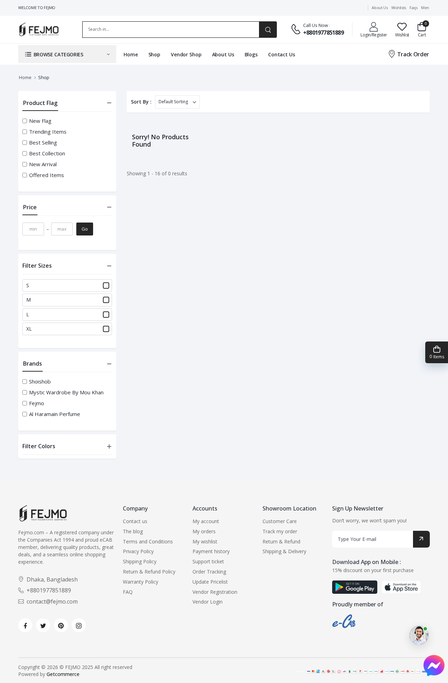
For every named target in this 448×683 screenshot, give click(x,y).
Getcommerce (63, 674)
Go (85, 229)
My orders (204, 531)
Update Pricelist (210, 581)
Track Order (413, 54)
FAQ (128, 592)
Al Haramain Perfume (54, 414)
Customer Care (279, 521)
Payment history (211, 551)
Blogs (251, 54)
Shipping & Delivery (284, 551)
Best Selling (43, 142)
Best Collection (47, 153)
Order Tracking (209, 571)
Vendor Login (207, 601)
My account (205, 521)
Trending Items (47, 131)
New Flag (40, 121)
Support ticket (208, 561)
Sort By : (141, 101)
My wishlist (204, 541)
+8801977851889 (323, 32)
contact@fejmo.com (52, 601)
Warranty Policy (140, 581)
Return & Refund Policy (149, 571)
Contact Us (281, 54)
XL (29, 329)
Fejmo (36, 403)
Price (30, 207)
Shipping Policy (139, 561)
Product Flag (40, 103)
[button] (67, 54)
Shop (154, 54)
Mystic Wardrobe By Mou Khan (66, 392)
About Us (223, 54)
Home (131, 54)
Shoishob (40, 381)
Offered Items (46, 175)
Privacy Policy (138, 551)
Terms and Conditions (148, 541)
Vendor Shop (186, 54)
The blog (133, 531)
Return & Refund (281, 541)
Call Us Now (315, 25)
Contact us (135, 521)
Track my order (279, 531)
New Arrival (43, 164)
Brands (32, 363)
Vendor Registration (214, 592)
